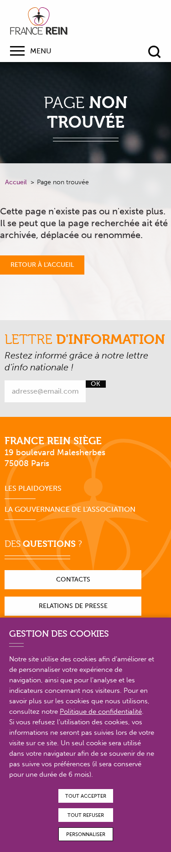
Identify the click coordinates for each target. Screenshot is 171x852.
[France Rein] (38, 21)
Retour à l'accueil (42, 265)
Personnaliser (85, 834)
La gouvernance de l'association (70, 509)
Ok (95, 384)
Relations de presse (73, 606)
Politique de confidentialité (101, 711)
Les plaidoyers (33, 488)
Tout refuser (85, 815)
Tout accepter (85, 796)
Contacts (73, 579)
